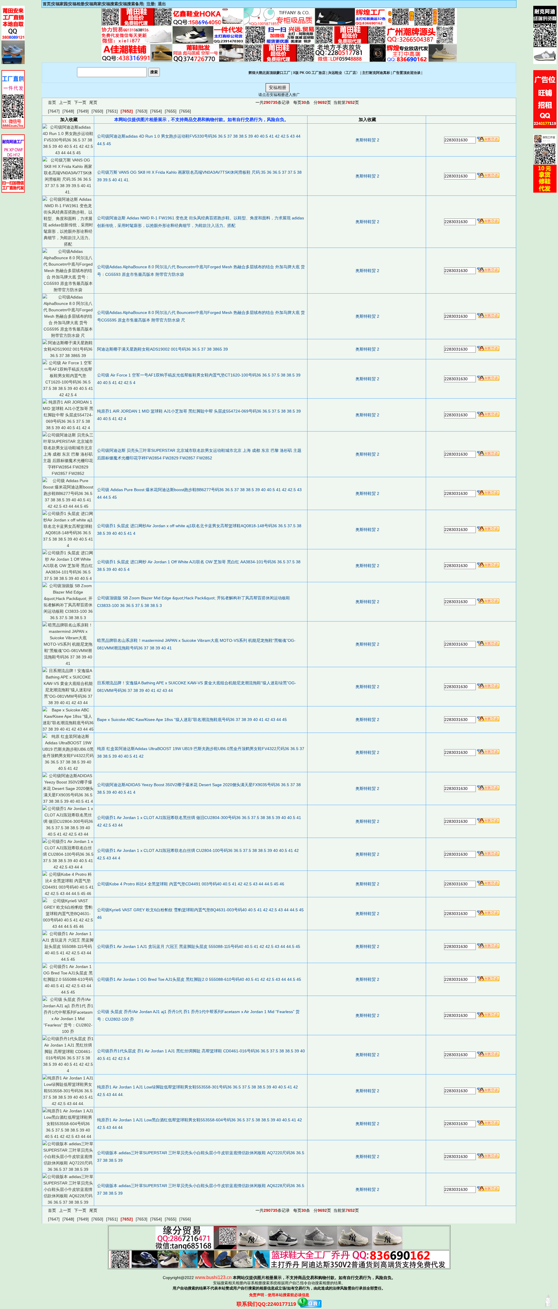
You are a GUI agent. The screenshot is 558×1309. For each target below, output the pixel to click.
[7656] (185, 111)
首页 (47, 3)
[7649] (83, 111)
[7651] (112, 111)
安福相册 (76, 3)
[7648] (68, 111)
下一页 (80, 102)
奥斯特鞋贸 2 (367, 140)
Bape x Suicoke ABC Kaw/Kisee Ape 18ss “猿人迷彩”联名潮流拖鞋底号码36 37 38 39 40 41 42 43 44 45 (192, 719)
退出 (162, 3)
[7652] (127, 111)
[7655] (170, 111)
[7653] (141, 111)
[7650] (97, 111)
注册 (150, 3)
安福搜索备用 (131, 3)
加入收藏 (367, 119)
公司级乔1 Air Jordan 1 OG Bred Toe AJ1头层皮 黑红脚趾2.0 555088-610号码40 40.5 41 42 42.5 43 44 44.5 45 (199, 979)
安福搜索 (110, 3)
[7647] (54, 111)
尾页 (93, 102)
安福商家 (93, 3)
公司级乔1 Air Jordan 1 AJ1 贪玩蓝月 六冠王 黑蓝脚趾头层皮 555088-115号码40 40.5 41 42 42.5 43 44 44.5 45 (198, 946)
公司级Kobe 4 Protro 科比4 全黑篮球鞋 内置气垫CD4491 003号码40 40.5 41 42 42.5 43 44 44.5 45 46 (190, 884)
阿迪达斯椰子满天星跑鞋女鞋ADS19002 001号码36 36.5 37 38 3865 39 (162, 349)
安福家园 (59, 3)
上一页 (65, 102)
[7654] (156, 111)
